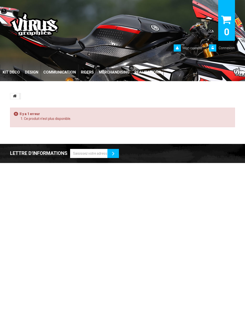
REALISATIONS (147, 72)
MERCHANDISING (114, 72)
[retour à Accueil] (14, 96)
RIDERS (87, 72)
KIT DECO (11, 72)
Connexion (226, 48)
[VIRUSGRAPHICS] (54, 24)
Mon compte (192, 48)
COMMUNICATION (59, 72)
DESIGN (31, 72)
